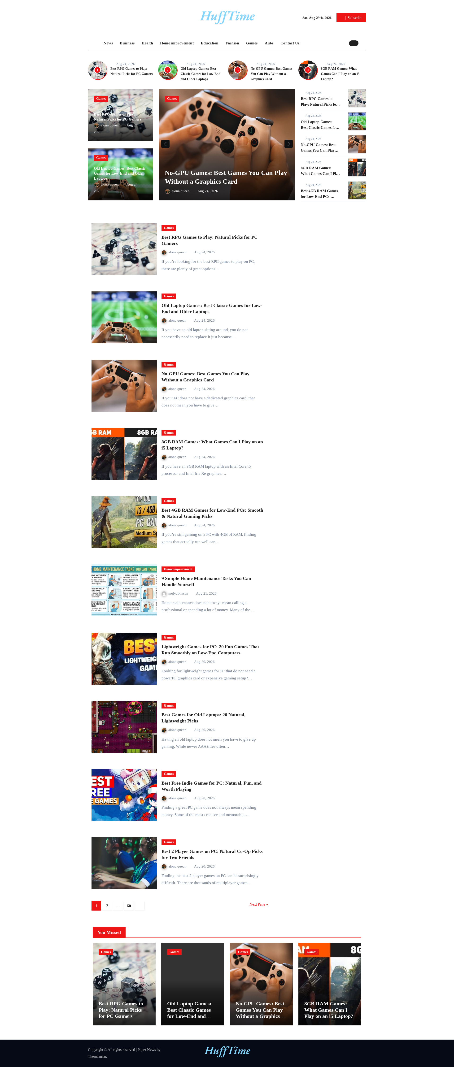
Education (209, 43)
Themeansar (97, 1056)
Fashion (232, 43)
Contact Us (290, 43)
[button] (363, 43)
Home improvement (177, 43)
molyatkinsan (178, 593)
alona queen (110, 125)
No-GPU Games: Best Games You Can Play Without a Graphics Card (271, 74)
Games (252, 43)
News (108, 43)
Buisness (127, 43)
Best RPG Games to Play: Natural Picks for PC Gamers (319, 104)
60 (129, 905)
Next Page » (258, 904)
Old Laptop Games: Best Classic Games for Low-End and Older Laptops (200, 74)
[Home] (94, 43)
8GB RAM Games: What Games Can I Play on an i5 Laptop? (340, 74)
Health (147, 43)
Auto (269, 43)
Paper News (147, 1050)
